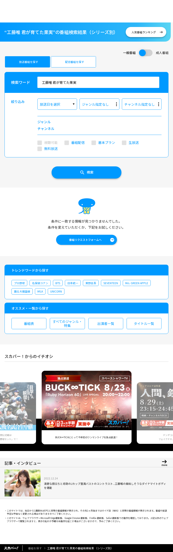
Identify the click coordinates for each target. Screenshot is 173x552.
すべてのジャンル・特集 (67, 323)
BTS (57, 283)
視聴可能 (51, 142)
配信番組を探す (74, 62)
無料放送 (51, 148)
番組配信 (78, 142)
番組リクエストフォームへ (85, 239)
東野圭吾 (90, 283)
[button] (9, 410)
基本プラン (106, 142)
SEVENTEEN (110, 283)
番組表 (29, 323)
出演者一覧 (105, 323)
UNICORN (56, 291)
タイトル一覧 (144, 323)
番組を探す (35, 548)
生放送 (134, 142)
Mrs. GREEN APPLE (136, 283)
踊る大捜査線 (22, 291)
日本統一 (72, 283)
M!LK (40, 291)
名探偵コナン (40, 283)
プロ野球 (19, 283)
